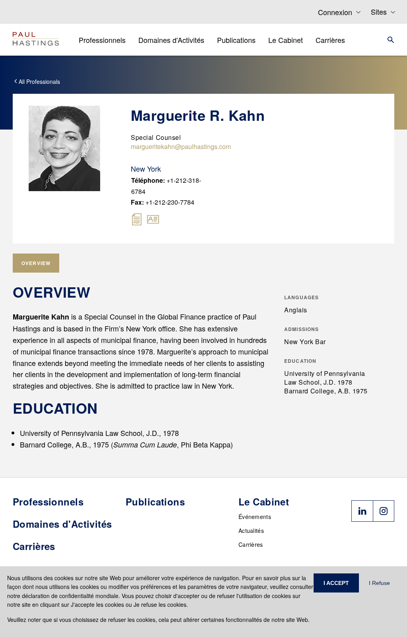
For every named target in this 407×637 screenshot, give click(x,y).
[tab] (36, 263)
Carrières (250, 544)
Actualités (251, 530)
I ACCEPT (336, 583)
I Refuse (379, 583)
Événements (254, 517)
